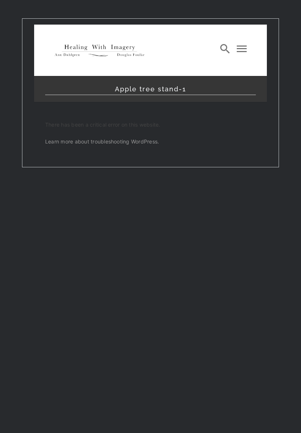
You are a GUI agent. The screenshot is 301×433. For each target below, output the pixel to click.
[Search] (225, 48)
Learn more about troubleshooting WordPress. (102, 141)
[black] (99, 45)
